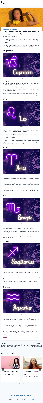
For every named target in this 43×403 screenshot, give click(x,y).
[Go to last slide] (3, 369)
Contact (30, 395)
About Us (13, 395)
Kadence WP (31, 399)
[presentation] (10, 362)
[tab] (19, 383)
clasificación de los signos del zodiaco (11, 29)
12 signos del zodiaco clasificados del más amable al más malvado (33, 345)
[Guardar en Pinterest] (6, 337)
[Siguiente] (40, 369)
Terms (26, 395)
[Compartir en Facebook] (4, 337)
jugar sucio (19, 87)
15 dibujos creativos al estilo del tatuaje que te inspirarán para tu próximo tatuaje (10, 345)
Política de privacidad (20, 395)
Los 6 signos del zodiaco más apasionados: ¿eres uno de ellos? (31, 373)
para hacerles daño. (17, 191)
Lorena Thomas (7, 36)
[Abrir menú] (42, 3)
